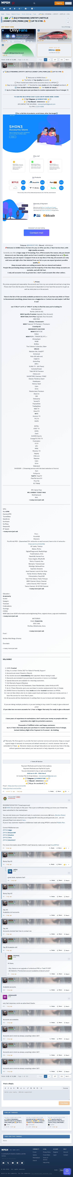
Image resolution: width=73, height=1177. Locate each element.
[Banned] (5, 799)
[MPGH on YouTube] (13, 1163)
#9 (8, 974)
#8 (3, 950)
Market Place (16, 14)
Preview (65, 1088)
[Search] (34, 3)
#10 (4, 990)
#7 (3, 934)
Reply (52, 791)
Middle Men (61, 822)
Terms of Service (45, 1158)
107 (55, 59)
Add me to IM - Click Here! (36, 773)
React (67, 880)
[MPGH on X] (8, 1163)
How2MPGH (55, 845)
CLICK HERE (40, 107)
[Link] (27, 1088)
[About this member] (69, 67)
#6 (3, 915)
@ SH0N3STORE (41, 99)
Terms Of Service (37, 761)
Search (35, 1160)
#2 (3, 848)
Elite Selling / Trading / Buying (29, 14)
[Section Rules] (60, 815)
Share (59, 791)
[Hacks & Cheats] (20, 9)
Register (59, 3)
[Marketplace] (33, 9)
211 (62, 59)
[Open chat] (10, 9)
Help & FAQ (46, 1162)
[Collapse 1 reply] (5, 875)
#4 (8, 880)
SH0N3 (8, 808)
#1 (3, 791)
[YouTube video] (37, 1088)
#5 (3, 896)
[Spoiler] (34, 1088)
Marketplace (36, 1157)
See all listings (67, 27)
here (24, 820)
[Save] (68, 18)
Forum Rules (46, 1155)
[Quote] (17, 1088)
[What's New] (14, 9)
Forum (8, 14)
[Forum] (5, 9)
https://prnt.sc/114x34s (36, 544)
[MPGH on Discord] (3, 1163)
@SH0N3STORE (32, 245)
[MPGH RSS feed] (22, 1163)
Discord (65, 1152)
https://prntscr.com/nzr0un (12, 788)
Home (2, 14)
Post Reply (64, 1103)
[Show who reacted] (68, 792)
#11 (4, 1006)
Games (35, 1155)
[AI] (26, 9)
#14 (4, 1055)
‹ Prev (40, 59)
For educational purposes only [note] (42, 1173)
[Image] (31, 1088)
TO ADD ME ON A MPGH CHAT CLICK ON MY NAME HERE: (36, 97)
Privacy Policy (46, 1152)
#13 (4, 1039)
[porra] (13, 3)
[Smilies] (41, 1088)
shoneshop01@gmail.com (47, 776)
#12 (4, 1022)
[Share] (68, 22)
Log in (68, 3)
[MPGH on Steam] (17, 1163)
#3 (3, 864)
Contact (65, 1155)
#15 (4, 1071)
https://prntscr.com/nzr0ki (17, 786)
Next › (68, 59)
